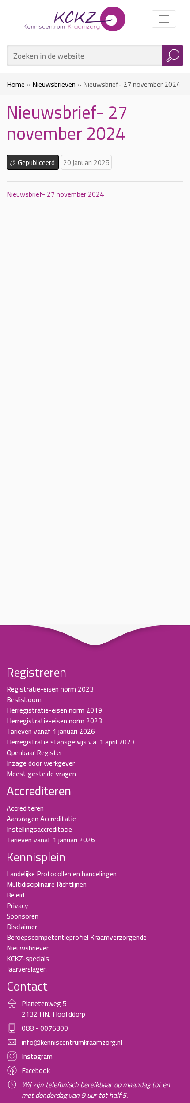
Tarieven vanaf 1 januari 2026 (51, 731)
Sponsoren (22, 916)
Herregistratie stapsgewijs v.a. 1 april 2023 (71, 742)
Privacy (17, 905)
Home (16, 84)
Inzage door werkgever (41, 763)
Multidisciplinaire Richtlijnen (47, 884)
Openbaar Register (34, 752)
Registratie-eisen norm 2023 (50, 689)
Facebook (36, 1070)
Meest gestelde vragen (41, 773)
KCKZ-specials (28, 958)
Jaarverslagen (27, 969)
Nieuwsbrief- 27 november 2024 (55, 194)
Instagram (37, 1056)
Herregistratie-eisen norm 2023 (54, 720)
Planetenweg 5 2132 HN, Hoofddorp (53, 1008)
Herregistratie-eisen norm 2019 (54, 710)
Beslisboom (24, 699)
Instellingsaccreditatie (39, 829)
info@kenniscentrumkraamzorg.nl (72, 1042)
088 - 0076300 (45, 1028)
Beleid (15, 895)
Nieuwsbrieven (54, 84)
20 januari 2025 (86, 162)
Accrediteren (25, 808)
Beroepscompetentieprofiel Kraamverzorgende (77, 937)
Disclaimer (22, 926)
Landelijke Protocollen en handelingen (62, 873)
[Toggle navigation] (164, 19)
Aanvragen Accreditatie (41, 818)
